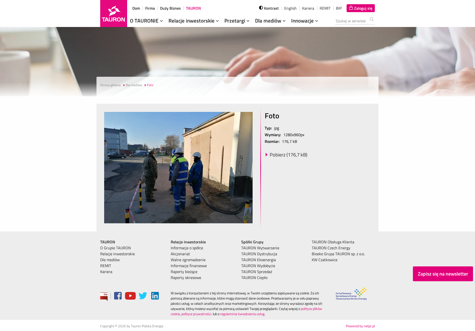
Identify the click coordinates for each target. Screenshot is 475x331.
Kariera (308, 8)
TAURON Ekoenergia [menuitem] (258, 260)
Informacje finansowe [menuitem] (189, 266)
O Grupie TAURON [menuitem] (115, 248)
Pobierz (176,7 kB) (288, 154)
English (290, 8)
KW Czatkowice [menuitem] (324, 260)
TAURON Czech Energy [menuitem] (331, 248)
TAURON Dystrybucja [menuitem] (259, 254)
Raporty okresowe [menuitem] (186, 277)
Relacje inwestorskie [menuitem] (117, 254)
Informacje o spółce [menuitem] (187, 248)
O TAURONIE (145, 21)
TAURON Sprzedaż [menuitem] (256, 272)
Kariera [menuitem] (106, 272)
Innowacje (303, 21)
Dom (136, 8)
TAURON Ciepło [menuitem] (254, 277)
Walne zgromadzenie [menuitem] (188, 260)
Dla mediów (269, 21)
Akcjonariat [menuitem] (180, 254)
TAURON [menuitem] (107, 242)
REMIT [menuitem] (105, 266)
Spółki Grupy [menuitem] (252, 242)
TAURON (193, 8)
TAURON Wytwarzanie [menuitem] (260, 248)
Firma (150, 8)
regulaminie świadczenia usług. (242, 313)
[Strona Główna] (113, 13)
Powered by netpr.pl (360, 326)
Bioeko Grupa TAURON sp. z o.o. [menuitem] (338, 254)
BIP (339, 8)
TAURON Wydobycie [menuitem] (258, 266)
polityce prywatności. (196, 313)
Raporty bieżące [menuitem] (184, 272)
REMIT (325, 8)
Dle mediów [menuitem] (110, 260)
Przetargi (235, 21)
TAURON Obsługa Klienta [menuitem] (333, 242)
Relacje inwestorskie (192, 21)
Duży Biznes (170, 8)
